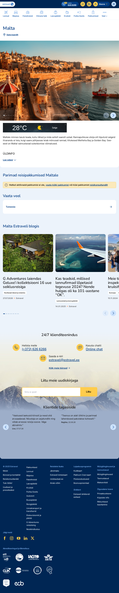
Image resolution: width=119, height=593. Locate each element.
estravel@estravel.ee (64, 360)
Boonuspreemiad (81, 483)
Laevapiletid (31, 483)
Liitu (88, 391)
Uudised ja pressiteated (8, 488)
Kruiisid (29, 488)
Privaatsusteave (104, 493)
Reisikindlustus (33, 529)
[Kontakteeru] (89, 4)
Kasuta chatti (93, 345)
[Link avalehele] (7, 4)
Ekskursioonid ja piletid (33, 516)
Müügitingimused (105, 474)
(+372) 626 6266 (34, 349)
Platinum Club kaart (82, 475)
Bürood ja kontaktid (11, 475)
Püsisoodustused (81, 479)
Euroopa (112, 293)
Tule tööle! (7, 483)
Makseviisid (102, 482)
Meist (5, 471)
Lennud (29, 471)
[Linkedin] (25, 538)
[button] (4, 115)
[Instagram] (11, 538)
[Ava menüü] (113, 4)
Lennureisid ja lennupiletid (67, 301)
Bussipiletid (31, 500)
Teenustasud (103, 478)
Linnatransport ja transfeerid (33, 509)
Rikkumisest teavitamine (102, 503)
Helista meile (29, 345)
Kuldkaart (78, 471)
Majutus (30, 475)
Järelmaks (54, 471)
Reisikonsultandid (11, 479)
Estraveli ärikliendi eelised (82, 495)
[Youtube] (18, 538)
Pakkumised (31, 467)
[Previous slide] (106, 115)
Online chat (94, 349)
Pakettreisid (31, 479)
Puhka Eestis (32, 492)
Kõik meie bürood (58, 368)
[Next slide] (113, 115)
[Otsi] (82, 4)
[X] (32, 538)
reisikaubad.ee (56, 479)
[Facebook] (4, 538)
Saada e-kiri (56, 356)
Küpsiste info (103, 497)
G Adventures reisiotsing (32, 523)
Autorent (30, 496)
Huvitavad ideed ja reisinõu (14, 293)
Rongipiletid (31, 504)
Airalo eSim (55, 483)
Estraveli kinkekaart (58, 475)
